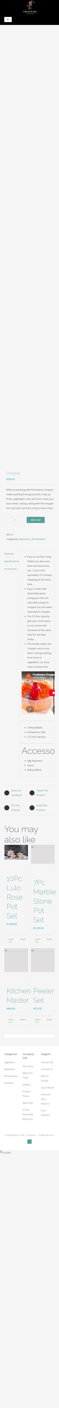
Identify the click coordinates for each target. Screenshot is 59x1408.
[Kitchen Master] (16, 960)
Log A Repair (47, 1087)
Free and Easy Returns (45, 1099)
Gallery (26, 1084)
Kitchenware (38, 539)
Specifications (10, 561)
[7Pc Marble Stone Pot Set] (43, 854)
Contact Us (47, 1069)
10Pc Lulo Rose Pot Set (15, 897)
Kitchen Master (19, 995)
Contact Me (47, 1062)
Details (23, 939)
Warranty (28, 1102)
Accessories (10, 568)
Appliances (25, 539)
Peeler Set (43, 995)
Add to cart (36, 520)
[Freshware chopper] (29, 249)
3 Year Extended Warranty (28, 1114)
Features (9, 553)
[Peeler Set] (43, 960)
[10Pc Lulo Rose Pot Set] (16, 852)
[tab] (10, 554)
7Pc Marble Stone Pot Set (44, 901)
